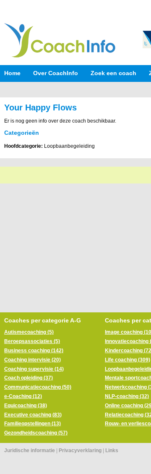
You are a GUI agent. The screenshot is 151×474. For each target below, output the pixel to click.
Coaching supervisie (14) (34, 369)
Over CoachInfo (55, 73)
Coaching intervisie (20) (32, 360)
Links (111, 450)
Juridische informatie (29, 450)
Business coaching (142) (33, 351)
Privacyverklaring (80, 450)
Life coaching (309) (127, 360)
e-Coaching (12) (23, 396)
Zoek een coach (113, 73)
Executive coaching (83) (33, 415)
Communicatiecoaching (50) (37, 387)
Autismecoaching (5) (29, 332)
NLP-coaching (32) (127, 396)
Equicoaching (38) (25, 406)
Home (12, 73)
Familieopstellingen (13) (32, 424)
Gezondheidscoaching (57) (36, 433)
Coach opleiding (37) (28, 378)
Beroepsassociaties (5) (32, 341)
